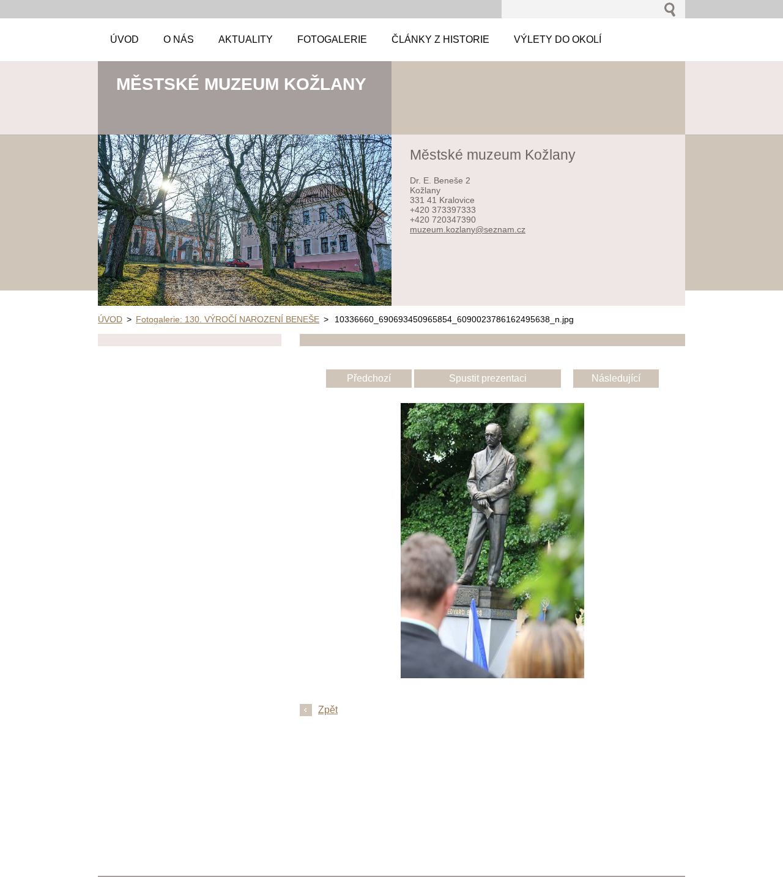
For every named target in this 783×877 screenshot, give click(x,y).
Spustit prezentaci (488, 378)
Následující (616, 378)
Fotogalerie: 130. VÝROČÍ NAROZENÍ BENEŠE (227, 319)
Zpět (328, 710)
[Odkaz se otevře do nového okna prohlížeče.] (492, 675)
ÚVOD (110, 319)
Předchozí (369, 378)
